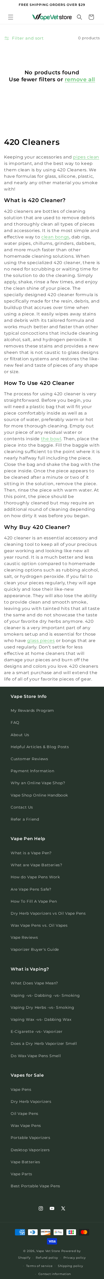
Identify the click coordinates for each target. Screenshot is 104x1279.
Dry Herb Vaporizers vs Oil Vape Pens (48, 913)
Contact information (54, 1274)
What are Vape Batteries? (36, 865)
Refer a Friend (25, 819)
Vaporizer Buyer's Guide (35, 949)
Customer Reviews (29, 758)
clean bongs (55, 236)
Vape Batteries (25, 1162)
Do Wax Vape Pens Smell (36, 1055)
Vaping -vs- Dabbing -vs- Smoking (45, 995)
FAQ (15, 722)
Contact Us (22, 807)
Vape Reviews (24, 937)
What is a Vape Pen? (31, 853)
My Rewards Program (32, 710)
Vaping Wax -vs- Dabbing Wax (41, 1019)
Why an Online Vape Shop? (38, 782)
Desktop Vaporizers (30, 1149)
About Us (20, 734)
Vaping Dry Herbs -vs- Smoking (42, 1007)
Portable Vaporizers (30, 1137)
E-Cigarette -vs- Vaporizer (37, 1031)
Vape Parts (21, 1174)
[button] (11, 17)
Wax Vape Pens (26, 1125)
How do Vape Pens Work (35, 877)
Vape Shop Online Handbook (39, 795)
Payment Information (32, 770)
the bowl (51, 438)
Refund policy (47, 1257)
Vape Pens (21, 1089)
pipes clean (86, 157)
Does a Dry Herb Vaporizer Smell (44, 1043)
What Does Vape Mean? (34, 983)
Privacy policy (74, 1257)
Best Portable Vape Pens (35, 1186)
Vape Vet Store (48, 1251)
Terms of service (39, 1266)
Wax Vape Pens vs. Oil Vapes (39, 925)
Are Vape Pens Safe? (31, 889)
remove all (80, 79)
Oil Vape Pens (24, 1113)
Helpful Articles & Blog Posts (40, 746)
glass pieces (41, 640)
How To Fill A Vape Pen (34, 901)
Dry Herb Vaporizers (31, 1101)
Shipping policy (70, 1266)
